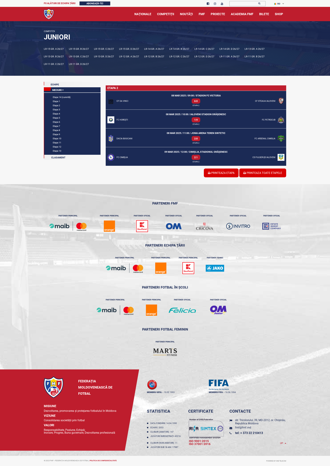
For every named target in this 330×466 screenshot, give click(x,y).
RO (278, 4)
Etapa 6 (56, 122)
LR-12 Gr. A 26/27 (129, 56)
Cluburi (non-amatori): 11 (164, 443)
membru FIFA (216, 392)
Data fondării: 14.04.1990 (164, 423)
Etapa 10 (56, 138)
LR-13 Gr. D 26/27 (104, 56)
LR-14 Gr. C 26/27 (204, 49)
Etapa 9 (56, 134)
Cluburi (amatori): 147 (162, 432)
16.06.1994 (230, 392)
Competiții (49, 31)
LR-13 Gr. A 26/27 (255, 49)
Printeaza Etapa (222, 173)
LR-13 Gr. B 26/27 (54, 56)
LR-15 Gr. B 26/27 (79, 49)
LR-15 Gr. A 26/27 (54, 49)
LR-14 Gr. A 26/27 (154, 49)
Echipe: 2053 (157, 427)
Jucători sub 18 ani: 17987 (164, 447)
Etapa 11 (56, 142)
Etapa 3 (56, 109)
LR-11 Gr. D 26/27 (79, 64)
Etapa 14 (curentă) (61, 97)
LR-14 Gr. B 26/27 (179, 49)
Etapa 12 (56, 146)
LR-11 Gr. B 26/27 (255, 56)
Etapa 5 (56, 118)
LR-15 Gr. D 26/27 (129, 49)
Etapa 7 (56, 126)
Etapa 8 (56, 130)
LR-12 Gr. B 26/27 (154, 56)
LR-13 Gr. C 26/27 (79, 56)
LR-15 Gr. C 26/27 (104, 49)
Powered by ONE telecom (276, 461)
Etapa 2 (56, 105)
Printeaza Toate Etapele (264, 173)
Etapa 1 (56, 101)
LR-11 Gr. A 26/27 (229, 56)
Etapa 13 (56, 151)
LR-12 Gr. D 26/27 (204, 56)
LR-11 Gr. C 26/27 (54, 64)
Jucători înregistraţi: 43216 (165, 437)
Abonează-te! (94, 3)
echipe (55, 84)
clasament (58, 157)
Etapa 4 (56, 113)
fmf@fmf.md (243, 427)
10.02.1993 (169, 392)
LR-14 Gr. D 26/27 (229, 49)
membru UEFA (154, 392)
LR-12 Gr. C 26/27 (179, 56)
